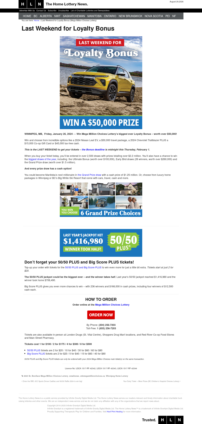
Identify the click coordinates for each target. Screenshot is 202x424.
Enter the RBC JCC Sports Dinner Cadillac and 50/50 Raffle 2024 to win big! (52, 381)
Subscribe (52, 10)
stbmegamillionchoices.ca (92, 375)
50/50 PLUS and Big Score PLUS (83, 267)
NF (174, 16)
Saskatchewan (74, 16)
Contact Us (41, 10)
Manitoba (94, 16)
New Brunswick (130, 16)
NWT (57, 16)
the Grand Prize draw (89, 174)
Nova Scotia (154, 16)
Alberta (46, 16)
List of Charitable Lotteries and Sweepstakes (90, 10)
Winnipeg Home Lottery (117, 375)
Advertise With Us (27, 10)
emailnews (74, 375)
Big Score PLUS (36, 353)
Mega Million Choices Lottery (112, 304)
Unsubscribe (63, 10)
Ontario (110, 16)
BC (35, 16)
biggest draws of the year (42, 159)
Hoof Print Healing (115, 411)
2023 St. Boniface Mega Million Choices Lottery (46, 375)
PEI (167, 16)
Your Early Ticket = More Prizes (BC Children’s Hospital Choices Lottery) (151, 381)
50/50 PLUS (33, 350)
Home (27, 16)
